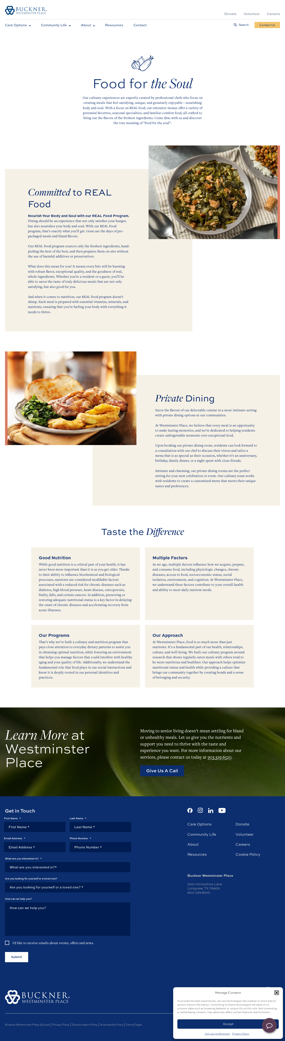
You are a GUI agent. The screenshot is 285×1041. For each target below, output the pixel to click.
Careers (273, 13)
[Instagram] (200, 810)
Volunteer (252, 13)
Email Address (14, 838)
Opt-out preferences (217, 1033)
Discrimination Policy (85, 1024)
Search (244, 25)
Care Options (16, 25)
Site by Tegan (134, 1024)
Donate (230, 13)
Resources (114, 25)
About (86, 25)
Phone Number (80, 838)
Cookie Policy (248, 854)
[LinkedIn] (210, 810)
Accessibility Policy (111, 1024)
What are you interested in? (23, 858)
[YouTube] (222, 810)
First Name (12, 818)
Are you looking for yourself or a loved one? (31, 878)
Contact (140, 25)
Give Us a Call (162, 771)
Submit (16, 957)
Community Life (54, 25)
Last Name (78, 818)
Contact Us (267, 25)
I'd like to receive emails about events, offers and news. (53, 943)
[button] (277, 993)
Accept (228, 1024)
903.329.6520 (219, 757)
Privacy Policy (240, 1033)
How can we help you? (18, 898)
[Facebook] (190, 810)
